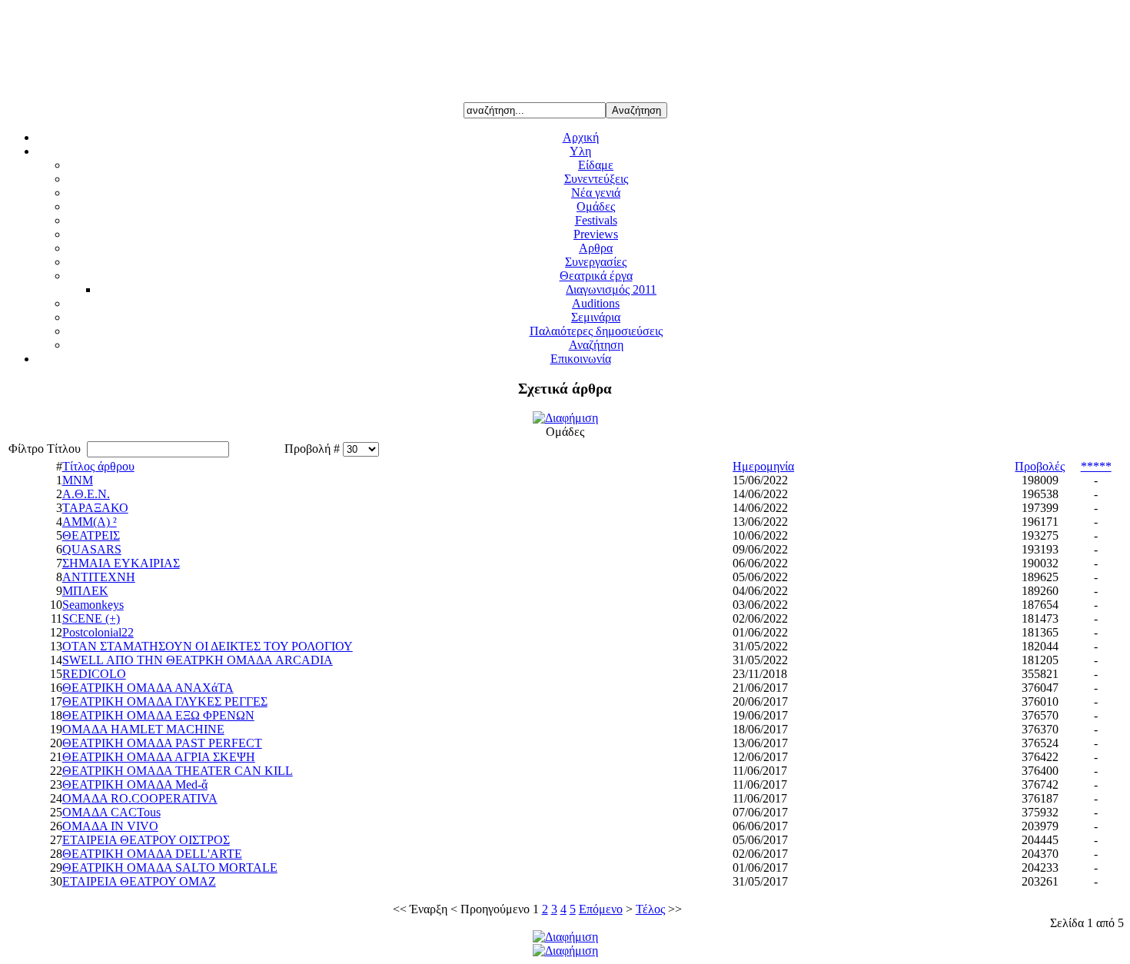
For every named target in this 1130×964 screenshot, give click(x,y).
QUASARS (91, 549)
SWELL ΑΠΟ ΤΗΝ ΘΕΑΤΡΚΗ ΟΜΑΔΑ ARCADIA (197, 659)
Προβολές (1040, 466)
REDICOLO (94, 673)
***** (1096, 466)
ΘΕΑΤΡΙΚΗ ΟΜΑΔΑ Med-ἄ (135, 784)
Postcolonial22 (98, 632)
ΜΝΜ (77, 480)
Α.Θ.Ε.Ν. (86, 493)
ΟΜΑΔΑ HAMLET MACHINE (143, 729)
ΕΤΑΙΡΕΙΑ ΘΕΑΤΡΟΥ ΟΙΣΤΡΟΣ (146, 839)
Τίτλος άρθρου (98, 466)
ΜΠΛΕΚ (85, 590)
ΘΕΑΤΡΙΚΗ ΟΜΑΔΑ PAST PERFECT (162, 743)
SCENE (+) (91, 618)
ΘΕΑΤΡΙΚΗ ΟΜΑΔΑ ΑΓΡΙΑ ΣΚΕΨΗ (158, 756)
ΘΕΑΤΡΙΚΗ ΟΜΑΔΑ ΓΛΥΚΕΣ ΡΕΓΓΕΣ (165, 701)
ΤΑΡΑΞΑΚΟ (95, 507)
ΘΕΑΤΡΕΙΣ (91, 535)
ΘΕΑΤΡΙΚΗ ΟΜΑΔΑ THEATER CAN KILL (177, 770)
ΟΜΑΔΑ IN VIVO (110, 826)
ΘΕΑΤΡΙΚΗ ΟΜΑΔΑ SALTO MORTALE (170, 867)
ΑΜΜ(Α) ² (89, 521)
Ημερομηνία (763, 466)
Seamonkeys (93, 604)
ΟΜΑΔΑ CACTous (111, 812)
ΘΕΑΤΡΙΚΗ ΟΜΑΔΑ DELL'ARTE (152, 853)
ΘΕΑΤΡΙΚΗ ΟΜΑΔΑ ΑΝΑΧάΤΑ (148, 687)
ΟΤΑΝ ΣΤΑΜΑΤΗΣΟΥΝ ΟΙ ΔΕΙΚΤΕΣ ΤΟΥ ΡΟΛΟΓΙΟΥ (207, 646)
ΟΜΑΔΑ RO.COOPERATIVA (140, 798)
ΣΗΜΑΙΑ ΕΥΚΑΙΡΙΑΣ (121, 563)
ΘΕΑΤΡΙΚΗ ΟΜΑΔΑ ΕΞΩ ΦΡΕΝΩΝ (158, 715)
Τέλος (650, 909)
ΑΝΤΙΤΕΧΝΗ (98, 576)
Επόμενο (601, 909)
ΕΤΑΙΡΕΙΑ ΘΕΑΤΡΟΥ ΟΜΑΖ (139, 881)
